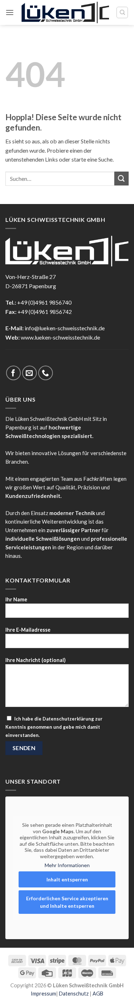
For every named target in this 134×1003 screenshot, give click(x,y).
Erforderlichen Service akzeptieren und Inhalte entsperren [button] (67, 902)
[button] (9, 12)
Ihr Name (16, 599)
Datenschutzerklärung (68, 719)
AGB (98, 994)
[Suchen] (122, 12)
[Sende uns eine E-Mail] (29, 373)
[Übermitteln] (121, 178)
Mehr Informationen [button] (67, 865)
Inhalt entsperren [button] (67, 879)
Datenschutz (74, 994)
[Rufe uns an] (45, 373)
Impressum (43, 994)
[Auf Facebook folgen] (13, 373)
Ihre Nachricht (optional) (35, 660)
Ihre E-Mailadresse (27, 630)
